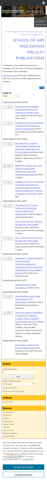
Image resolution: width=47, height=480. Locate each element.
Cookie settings (14, 456)
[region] (23, 459)
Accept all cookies (23, 467)
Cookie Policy (28, 459)
